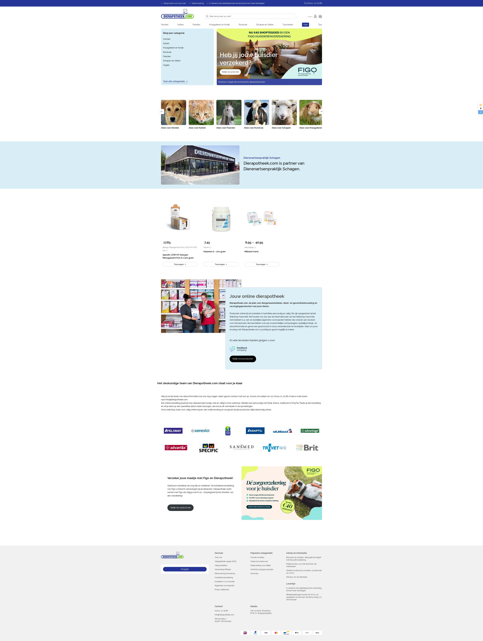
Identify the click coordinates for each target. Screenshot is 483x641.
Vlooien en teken (257, 557)
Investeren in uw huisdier (225, 582)
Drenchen (254, 573)
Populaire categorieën (261, 553)
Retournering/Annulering (225, 573)
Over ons (218, 557)
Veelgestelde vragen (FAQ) (225, 561)
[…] (166, 251)
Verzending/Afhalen (223, 569)
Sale (306, 24)
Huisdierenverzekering (224, 577)
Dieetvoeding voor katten (260, 565)
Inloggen (185, 569)
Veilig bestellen (221, 565)
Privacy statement (222, 590)
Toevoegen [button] (179, 264)
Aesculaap (249, 247)
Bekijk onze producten (242, 359)
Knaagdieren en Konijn (219, 24)
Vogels (166, 65)
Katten (180, 24)
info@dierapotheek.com (177, 399)
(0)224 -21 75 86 (221, 611)
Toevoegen (261, 264)
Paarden (196, 24)
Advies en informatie (296, 553)
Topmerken (288, 24)
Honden (164, 24)
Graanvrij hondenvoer (259, 561)
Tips (320, 24)
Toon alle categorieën (174, 81)
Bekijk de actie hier (230, 72)
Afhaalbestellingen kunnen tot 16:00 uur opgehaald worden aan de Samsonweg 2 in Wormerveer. (304, 597)
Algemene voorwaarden (224, 586)
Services (219, 553)
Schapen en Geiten (265, 24)
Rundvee (243, 24)
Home (206, 247)
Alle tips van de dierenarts (296, 577)
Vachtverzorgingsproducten (261, 569)
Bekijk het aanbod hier (180, 507)
